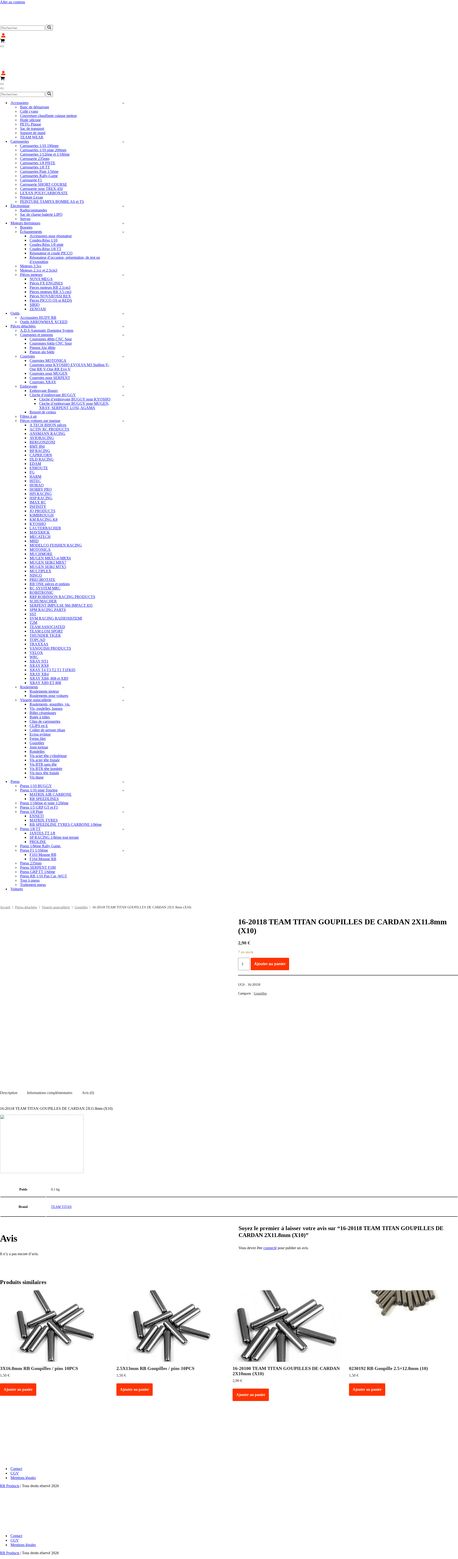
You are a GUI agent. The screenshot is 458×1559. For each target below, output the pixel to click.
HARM (35, 448)
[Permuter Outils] (123, 285)
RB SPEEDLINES (44, 770)
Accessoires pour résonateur (51, 207)
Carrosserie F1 (31, 151)
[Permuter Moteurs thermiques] (123, 195)
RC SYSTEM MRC (45, 560)
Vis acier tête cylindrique (48, 727)
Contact (16, 1440)
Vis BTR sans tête (43, 736)
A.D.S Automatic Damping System (46, 302)
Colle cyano (29, 83)
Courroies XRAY (43, 353)
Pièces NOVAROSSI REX (50, 267)
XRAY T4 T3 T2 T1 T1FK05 (52, 641)
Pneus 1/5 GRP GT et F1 (39, 779)
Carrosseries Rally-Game (39, 147)
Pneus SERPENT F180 (38, 839)
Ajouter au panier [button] (18, 1361)
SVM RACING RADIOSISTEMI (56, 590)
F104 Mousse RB (43, 830)
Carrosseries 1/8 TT (35, 139)
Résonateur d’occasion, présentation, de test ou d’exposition (65, 231)
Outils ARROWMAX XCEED (44, 293)
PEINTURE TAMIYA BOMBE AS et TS (52, 173)
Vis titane (37, 749)
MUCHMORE (41, 525)
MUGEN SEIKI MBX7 (48, 534)
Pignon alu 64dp (42, 323)
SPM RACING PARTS (48, 581)
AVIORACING (42, 409)
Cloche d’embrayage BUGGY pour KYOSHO (74, 371)
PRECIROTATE (42, 551)
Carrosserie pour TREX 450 (41, 160)
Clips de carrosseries (45, 693)
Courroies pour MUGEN (49, 345)
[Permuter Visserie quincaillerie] (123, 671)
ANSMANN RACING (47, 405)
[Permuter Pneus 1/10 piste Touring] (123, 762)
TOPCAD (37, 611)
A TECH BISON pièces (48, 396)
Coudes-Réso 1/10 (43, 212)
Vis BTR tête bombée (46, 740)
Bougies (26, 199)
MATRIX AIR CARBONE (51, 766)
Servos (25, 190)
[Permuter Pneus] (123, 753)
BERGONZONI (42, 413)
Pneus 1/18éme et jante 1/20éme (44, 774)
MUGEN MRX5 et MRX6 (50, 529)
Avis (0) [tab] (88, 1064)
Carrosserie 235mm (34, 130)
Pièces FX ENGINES (46, 255)
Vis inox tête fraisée (44, 744)
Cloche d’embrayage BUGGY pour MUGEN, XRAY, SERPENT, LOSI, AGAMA (74, 377)
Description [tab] (8, 1064)
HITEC (35, 452)
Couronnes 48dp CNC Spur (51, 310)
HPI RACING (41, 465)
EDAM (35, 435)
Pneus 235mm (31, 834)
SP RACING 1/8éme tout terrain (54, 809)
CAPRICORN (41, 426)
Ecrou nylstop (40, 706)
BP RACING (40, 422)
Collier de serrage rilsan (47, 701)
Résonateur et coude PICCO (51, 224)
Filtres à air (28, 388)
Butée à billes (40, 688)
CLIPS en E (39, 697)
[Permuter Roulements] (123, 659)
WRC (34, 628)
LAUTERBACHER (45, 499)
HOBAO (37, 456)
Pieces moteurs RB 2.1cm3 (50, 259)
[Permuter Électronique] (123, 177)
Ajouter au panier (270, 935)
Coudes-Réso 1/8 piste (46, 216)
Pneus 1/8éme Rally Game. (40, 817)
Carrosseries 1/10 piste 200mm (43, 121)
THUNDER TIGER (45, 607)
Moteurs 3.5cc (31, 237)
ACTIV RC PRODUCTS (49, 401)
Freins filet (38, 710)
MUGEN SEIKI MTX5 (48, 538)
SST (33, 585)
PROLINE (38, 813)
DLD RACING (42, 431)
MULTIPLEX (40, 542)
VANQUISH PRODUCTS (50, 620)
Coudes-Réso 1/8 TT (45, 220)
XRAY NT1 (39, 633)
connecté (270, 1219)
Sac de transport (32, 100)
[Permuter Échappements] (123, 203)
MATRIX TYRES (44, 792)
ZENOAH (38, 280)
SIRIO (35, 276)
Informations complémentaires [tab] (49, 1064)
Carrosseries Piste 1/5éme (39, 143)
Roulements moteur (44, 663)
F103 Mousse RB (43, 826)
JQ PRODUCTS (42, 482)
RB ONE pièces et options (50, 555)
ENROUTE (39, 439)
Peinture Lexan (31, 169)
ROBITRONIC (41, 564)
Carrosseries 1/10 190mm (39, 117)
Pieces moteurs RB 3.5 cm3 (50, 263)
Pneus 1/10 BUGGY (36, 757)
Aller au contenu (12, 2)
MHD (34, 512)
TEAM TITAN (61, 1178)
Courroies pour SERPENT (50, 349)
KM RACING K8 (43, 491)
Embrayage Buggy (44, 362)
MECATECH (40, 508)
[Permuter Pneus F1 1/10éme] (123, 822)
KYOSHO (38, 495)
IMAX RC (38, 474)
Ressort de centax (43, 383)
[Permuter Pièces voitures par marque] (123, 392)
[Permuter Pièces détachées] (123, 298)
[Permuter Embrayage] (123, 358)
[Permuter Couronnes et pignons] (123, 306)
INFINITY (38, 478)
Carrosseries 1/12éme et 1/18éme (45, 126)
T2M (33, 594)
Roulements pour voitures (49, 667)
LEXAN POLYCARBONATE (44, 164)
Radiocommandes (33, 181)
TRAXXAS (39, 615)
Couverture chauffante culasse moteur (48, 87)
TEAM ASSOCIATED (47, 598)
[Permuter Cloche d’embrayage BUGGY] (123, 366)
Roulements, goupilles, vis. (50, 676)
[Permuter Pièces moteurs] (123, 246)
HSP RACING (41, 469)
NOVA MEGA (41, 250)
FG (32, 444)
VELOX (36, 624)
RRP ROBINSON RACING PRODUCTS (62, 568)
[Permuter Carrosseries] (123, 113)
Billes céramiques (43, 684)
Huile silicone (30, 91)
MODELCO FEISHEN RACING (56, 517)
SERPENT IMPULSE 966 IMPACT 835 (61, 577)
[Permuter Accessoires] (123, 74)
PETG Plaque (30, 96)
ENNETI (37, 787)
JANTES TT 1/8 (42, 804)
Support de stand (32, 104)
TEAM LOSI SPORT (46, 602)
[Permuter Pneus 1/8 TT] (123, 800)
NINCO (36, 547)
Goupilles (37, 714)
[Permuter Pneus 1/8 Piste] (123, 783)
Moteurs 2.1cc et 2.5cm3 (38, 242)
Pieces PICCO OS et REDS (51, 272)
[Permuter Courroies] (123, 328)
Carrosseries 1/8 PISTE (37, 134)
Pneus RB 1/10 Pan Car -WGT (43, 847)
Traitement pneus (33, 856)
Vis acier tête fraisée (45, 731)
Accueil (5, 878)
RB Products (9, 1457)
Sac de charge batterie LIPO (41, 186)
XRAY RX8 (39, 637)
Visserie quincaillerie (56, 878)
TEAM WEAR (31, 108)
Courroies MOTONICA (48, 332)
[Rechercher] (49, 13)
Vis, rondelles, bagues (46, 680)
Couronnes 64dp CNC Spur (51, 315)
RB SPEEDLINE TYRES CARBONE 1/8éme (66, 796)
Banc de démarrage (34, 78)
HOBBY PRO (41, 461)
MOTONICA (40, 521)
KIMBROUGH (42, 487)
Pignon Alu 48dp (42, 319)
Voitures (16, 860)
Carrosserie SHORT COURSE (43, 156)
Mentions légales (23, 1449)
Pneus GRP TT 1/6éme (37, 843)
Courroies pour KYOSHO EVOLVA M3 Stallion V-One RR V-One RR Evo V (69, 338)
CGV (14, 1445)
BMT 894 (37, 418)
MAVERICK (40, 504)
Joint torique (39, 718)
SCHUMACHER (43, 572)
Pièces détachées (26, 878)
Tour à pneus (30, 852)
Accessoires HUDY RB (38, 289)
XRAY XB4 (39, 645)
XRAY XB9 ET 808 (45, 654)
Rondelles (37, 723)
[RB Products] (26, 6)
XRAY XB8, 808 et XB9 (49, 650)
